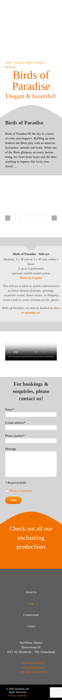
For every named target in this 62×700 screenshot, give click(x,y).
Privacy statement (20, 490)
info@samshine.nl (33, 667)
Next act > (11, 67)
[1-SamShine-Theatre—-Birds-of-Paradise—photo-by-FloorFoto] (10, 218)
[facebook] (44, 689)
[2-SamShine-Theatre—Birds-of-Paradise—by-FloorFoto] (24, 218)
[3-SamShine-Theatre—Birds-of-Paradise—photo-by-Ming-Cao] (38, 218)
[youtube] (38, 689)
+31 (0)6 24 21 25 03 (33, 672)
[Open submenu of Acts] (50, 603)
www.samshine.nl (33, 662)
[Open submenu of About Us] (50, 592)
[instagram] (50, 689)
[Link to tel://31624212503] (52, 5)
